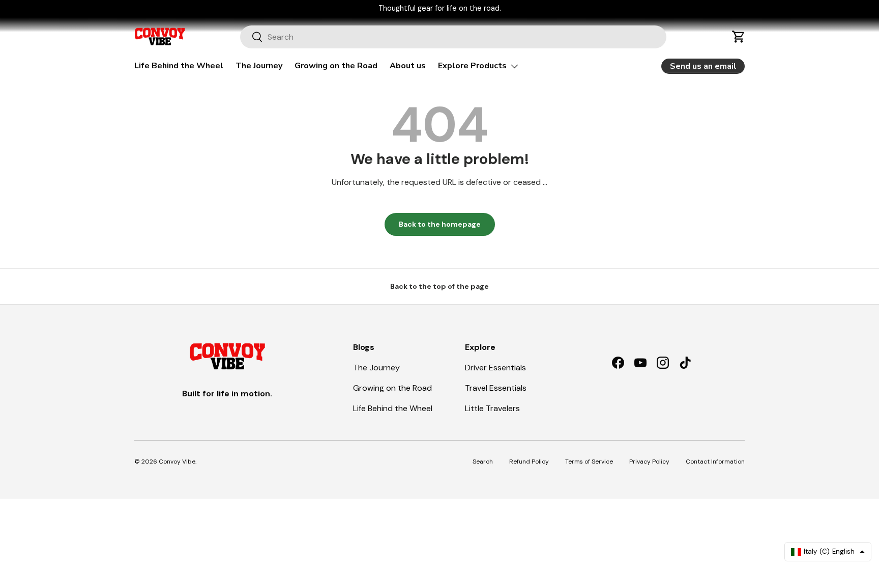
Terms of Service (589, 461)
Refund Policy (529, 461)
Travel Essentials (495, 388)
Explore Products (472, 65)
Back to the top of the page (439, 286)
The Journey (259, 65)
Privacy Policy (649, 461)
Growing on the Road (336, 65)
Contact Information (715, 461)
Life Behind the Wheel (178, 65)
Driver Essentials (495, 367)
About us (408, 65)
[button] (738, 36)
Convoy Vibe (177, 461)
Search (483, 461)
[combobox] (453, 36)
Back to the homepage (440, 224)
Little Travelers (492, 408)
